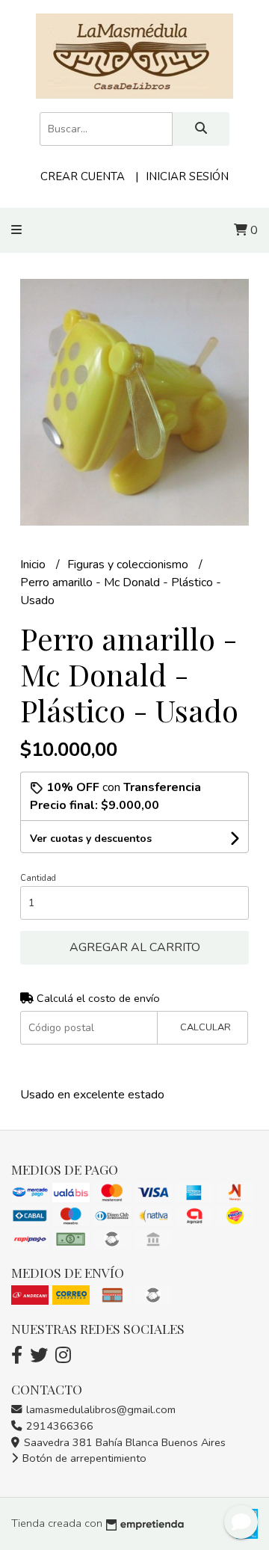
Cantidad (38, 878)
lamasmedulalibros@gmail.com (99, 1409)
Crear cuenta (82, 176)
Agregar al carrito (134, 947)
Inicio (34, 564)
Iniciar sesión (187, 176)
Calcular (205, 1027)
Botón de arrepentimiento (82, 1458)
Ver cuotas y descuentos (91, 838)
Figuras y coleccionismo (129, 564)
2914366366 (58, 1425)
